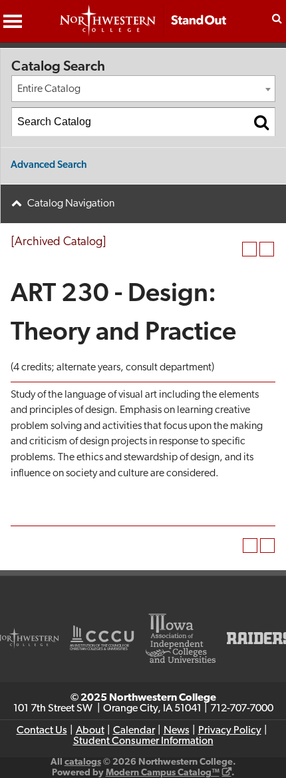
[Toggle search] (276, 18)
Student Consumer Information (143, 741)
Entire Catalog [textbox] (48, 89)
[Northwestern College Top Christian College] (143, 27)
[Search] (261, 122)
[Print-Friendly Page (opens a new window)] (249, 249)
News (177, 730)
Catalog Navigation (70, 203)
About (90, 730)
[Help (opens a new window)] (266, 249)
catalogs (83, 762)
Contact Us (42, 730)
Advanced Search (49, 166)
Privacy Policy (229, 730)
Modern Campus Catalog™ (162, 773)
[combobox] (143, 88)
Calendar (134, 730)
